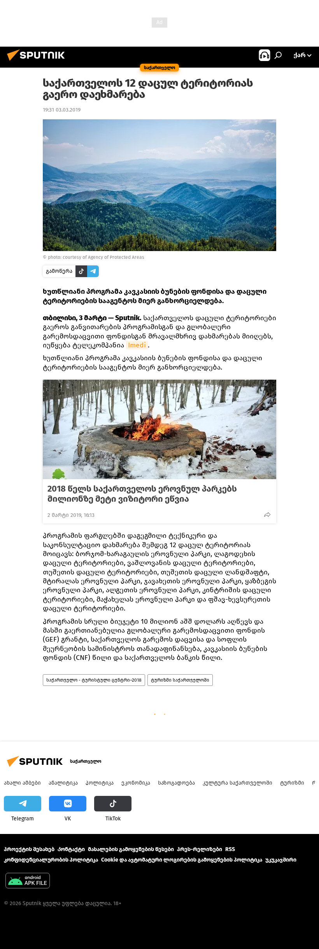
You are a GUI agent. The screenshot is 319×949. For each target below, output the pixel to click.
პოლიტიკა (100, 783)
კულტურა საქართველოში (237, 783)
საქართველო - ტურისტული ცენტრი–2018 (94, 680)
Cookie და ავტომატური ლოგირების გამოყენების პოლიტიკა (181, 860)
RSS (230, 849)
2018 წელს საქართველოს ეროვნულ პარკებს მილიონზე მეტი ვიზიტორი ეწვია (142, 494)
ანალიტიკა (63, 783)
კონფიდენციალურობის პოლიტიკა (51, 860)
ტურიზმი (292, 783)
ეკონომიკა (135, 783)
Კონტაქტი (71, 849)
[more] (267, 514)
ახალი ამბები (22, 783)
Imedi (137, 345)
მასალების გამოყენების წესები (131, 849)
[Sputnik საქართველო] (38, 62)
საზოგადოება (176, 783)
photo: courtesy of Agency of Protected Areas (96, 257)
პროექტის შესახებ (29, 849)
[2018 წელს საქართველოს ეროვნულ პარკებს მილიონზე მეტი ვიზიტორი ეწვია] (159, 429)
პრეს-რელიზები (199, 849)
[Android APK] (27, 881)
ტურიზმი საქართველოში (180, 680)
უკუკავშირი (280, 860)
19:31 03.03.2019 (62, 109)
